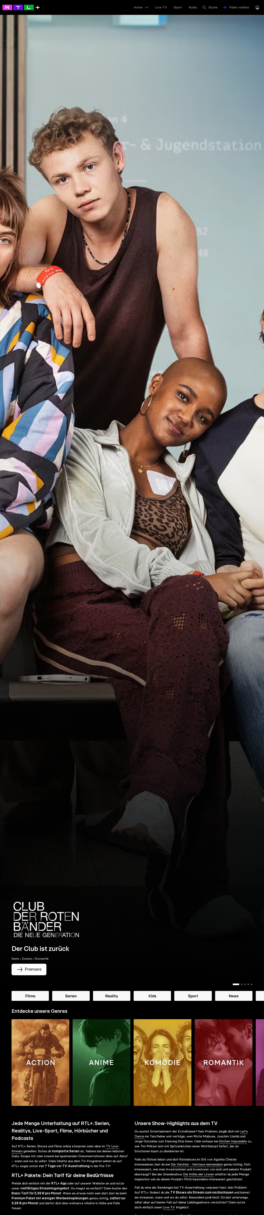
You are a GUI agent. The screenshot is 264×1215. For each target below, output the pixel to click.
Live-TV (169, 1207)
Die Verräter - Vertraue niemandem (197, 1164)
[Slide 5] (251, 984)
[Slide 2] (242, 984)
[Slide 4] (248, 984)
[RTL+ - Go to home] (21, 7)
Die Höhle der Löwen (198, 1174)
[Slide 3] (245, 984)
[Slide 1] (236, 984)
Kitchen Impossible (233, 1141)
